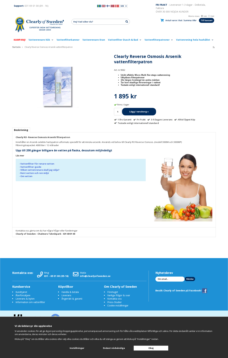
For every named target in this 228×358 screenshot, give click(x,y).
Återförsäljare (23, 295)
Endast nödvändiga (114, 348)
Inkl (205, 16)
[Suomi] (108, 5)
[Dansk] (117, 5)
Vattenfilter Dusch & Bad (123, 39)
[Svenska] (99, 5)
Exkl (212, 16)
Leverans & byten (25, 298)
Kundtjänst (21, 292)
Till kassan (206, 20)
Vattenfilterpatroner (157, 39)
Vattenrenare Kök (40, 39)
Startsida (16, 47)
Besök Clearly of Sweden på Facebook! (178, 290)
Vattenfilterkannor (68, 39)
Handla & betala (70, 292)
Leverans (66, 295)
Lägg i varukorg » (139, 111)
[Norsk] (113, 5)
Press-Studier (114, 302)
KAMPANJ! (20, 39)
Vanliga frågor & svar (118, 295)
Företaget (112, 292)
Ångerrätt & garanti (71, 298)
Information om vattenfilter (30, 302)
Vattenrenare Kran (93, 39)
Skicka (189, 278)
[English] (103, 5)
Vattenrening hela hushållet (193, 39)
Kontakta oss (114, 298)
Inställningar (77, 348)
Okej (151, 348)
